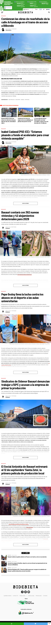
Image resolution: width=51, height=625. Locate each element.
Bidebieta (8, 228)
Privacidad (39, 595)
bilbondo (18, 99)
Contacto (15, 595)
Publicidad (22, 595)
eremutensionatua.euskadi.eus (24, 274)
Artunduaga (12, 99)
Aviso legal (31, 595)
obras (22, 99)
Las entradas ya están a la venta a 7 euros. (19, 523)
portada (27, 99)
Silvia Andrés (8, 30)
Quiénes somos (7, 595)
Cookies (45, 595)
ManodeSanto (29, 527)
